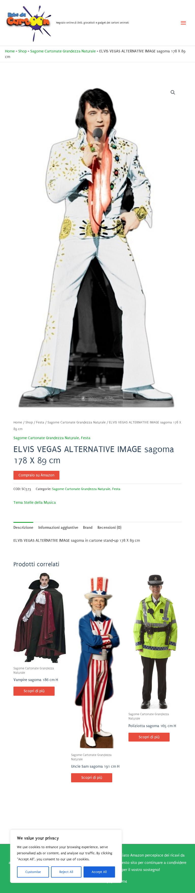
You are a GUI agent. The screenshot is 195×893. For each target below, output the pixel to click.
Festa (40, 422)
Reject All (66, 872)
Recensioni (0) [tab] (109, 527)
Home (10, 51)
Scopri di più (34, 691)
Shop (22, 51)
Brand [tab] (87, 527)
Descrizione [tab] (23, 527)
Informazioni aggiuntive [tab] (58, 527)
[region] (66, 856)
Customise (33, 872)
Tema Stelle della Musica (34, 502)
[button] (172, 92)
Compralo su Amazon (36, 475)
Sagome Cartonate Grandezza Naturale (63, 51)
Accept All (99, 872)
